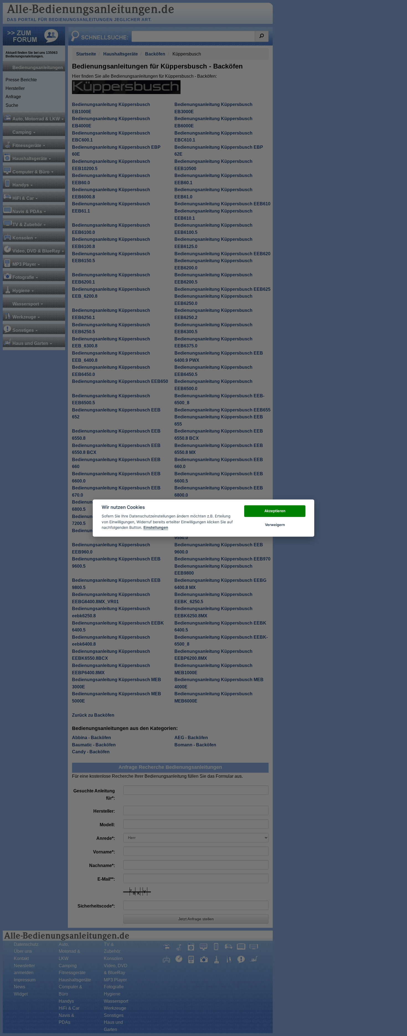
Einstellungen (155, 527)
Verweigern (275, 524)
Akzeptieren (274, 511)
